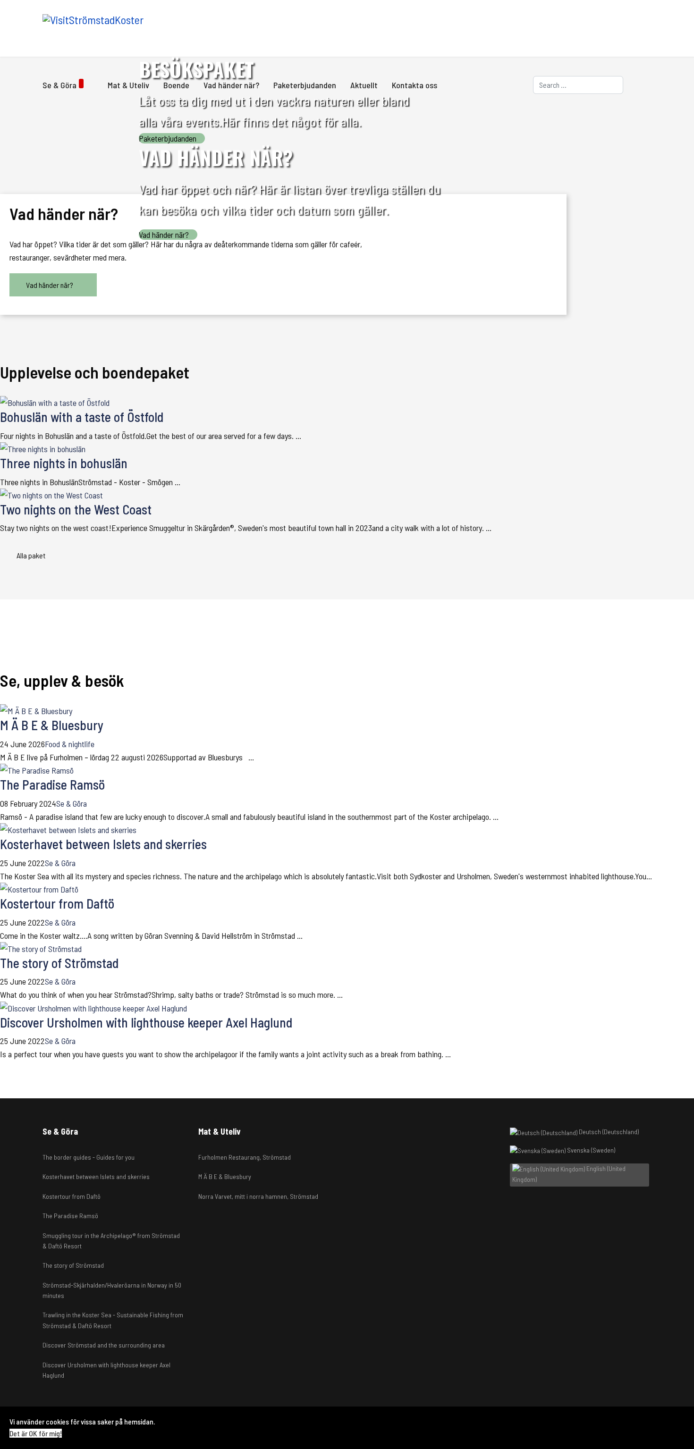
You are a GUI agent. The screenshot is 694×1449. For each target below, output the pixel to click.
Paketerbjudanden (304, 85)
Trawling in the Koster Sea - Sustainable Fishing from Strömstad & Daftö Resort (112, 1320)
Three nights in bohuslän (63, 463)
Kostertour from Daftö (57, 903)
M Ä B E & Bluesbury (51, 725)
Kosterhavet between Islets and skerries (103, 844)
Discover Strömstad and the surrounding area (103, 1345)
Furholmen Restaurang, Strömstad (244, 1157)
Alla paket (32, 555)
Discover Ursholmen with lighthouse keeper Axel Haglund (146, 1022)
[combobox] (578, 85)
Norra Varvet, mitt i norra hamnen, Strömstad (258, 1196)
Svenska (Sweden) (590, 1150)
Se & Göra (59, 85)
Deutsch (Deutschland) (608, 1132)
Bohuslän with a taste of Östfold (81, 417)
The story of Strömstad (59, 963)
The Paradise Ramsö (52, 784)
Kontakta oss (414, 85)
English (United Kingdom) (569, 1174)
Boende (176, 85)
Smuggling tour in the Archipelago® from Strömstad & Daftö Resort (111, 1240)
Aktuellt (364, 85)
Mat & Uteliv (128, 85)
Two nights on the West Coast (76, 509)
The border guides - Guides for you (88, 1157)
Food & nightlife (69, 744)
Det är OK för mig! (35, 1433)
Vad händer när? (231, 85)
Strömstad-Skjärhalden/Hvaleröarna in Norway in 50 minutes (111, 1290)
